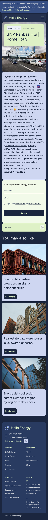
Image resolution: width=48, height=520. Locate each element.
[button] (41, 18)
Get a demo (9, 469)
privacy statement (34, 204)
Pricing (8, 465)
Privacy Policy (10, 481)
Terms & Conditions (13, 486)
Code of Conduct (12, 498)
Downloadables (32, 460)
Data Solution (10, 452)
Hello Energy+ (11, 456)
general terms (20, 204)
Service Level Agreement (10, 491)
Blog (28, 465)
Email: (6, 198)
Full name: (8, 190)
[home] (15, 18)
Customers (30, 456)
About (7, 460)
